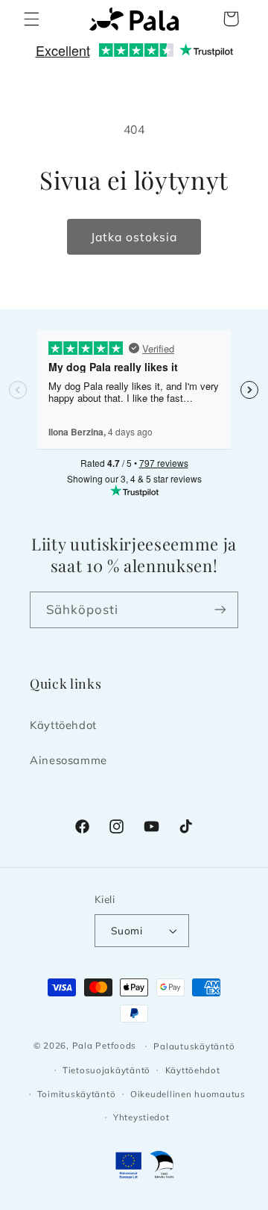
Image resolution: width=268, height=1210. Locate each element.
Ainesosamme (68, 760)
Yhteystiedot (141, 1117)
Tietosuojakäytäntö (106, 1070)
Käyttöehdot (63, 725)
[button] (31, 18)
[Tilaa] (220, 610)
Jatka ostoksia (134, 236)
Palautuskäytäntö (193, 1046)
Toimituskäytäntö (76, 1093)
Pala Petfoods (104, 1045)
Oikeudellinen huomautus (188, 1093)
